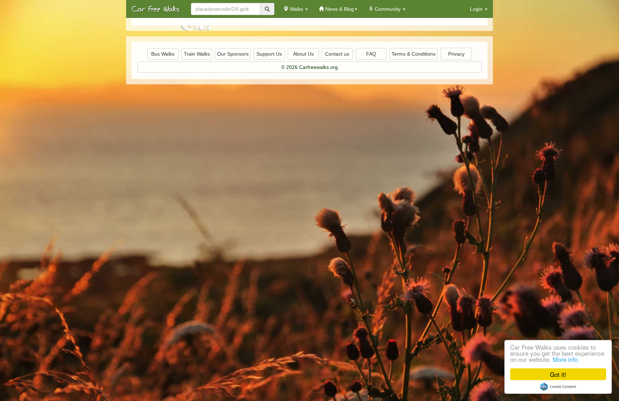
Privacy (456, 54)
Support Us (269, 54)
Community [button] (387, 9)
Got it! (558, 374)
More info (565, 359)
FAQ (371, 54)
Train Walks (197, 54)
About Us (303, 54)
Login (477, 9)
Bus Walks (162, 54)
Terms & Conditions (414, 54)
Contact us (337, 54)
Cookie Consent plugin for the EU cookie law (558, 387)
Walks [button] (296, 9)
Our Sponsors (233, 54)
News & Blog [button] (339, 9)
